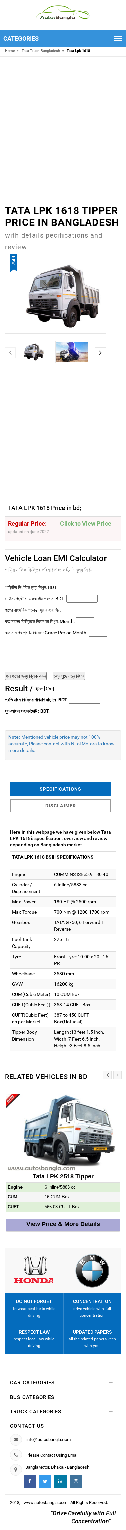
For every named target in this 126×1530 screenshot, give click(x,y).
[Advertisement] (63, 125)
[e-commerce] (63, 12)
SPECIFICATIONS (60, 789)
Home (10, 51)
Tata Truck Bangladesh (41, 51)
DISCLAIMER (60, 805)
